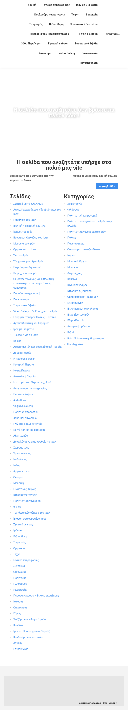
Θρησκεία (19, 548)
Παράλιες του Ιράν (24, 219)
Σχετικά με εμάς (23, 524)
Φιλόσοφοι (73, 209)
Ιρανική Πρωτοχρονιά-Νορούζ (31, 631)
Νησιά (70, 255)
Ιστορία (18, 601)
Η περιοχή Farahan (24, 358)
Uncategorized (75, 344)
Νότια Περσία (21, 370)
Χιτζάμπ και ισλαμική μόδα (29, 619)
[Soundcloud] (52, 694)
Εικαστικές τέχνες (24, 489)
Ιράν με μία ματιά (23, 329)
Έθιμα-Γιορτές (75, 320)
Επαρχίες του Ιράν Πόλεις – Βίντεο (34, 317)
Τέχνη (16, 554)
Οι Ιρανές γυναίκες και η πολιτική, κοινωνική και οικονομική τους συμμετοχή (33, 283)
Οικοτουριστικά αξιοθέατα (83, 249)
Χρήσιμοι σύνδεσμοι (25, 418)
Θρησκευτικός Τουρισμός (82, 296)
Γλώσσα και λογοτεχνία (27, 423)
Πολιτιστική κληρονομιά (82, 215)
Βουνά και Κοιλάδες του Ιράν (30, 237)
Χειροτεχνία (74, 203)
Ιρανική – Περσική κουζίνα (29, 225)
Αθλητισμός (20, 435)
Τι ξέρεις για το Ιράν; (25, 335)
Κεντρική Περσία (23, 364)
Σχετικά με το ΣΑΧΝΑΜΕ (28, 203)
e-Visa (17, 506)
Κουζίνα (18, 625)
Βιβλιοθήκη (20, 536)
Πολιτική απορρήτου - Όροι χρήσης (97, 703)
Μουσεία (72, 267)
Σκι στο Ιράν (20, 255)
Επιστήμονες (75, 302)
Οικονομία (19, 572)
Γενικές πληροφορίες (26, 560)
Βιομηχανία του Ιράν (25, 273)
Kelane (17, 341)
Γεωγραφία (19, 589)
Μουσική (18, 483)
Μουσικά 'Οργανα (77, 261)
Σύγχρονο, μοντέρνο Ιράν (28, 261)
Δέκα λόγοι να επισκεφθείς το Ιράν (34, 441)
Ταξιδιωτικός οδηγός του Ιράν (31, 512)
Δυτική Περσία (22, 352)
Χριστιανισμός (22, 453)
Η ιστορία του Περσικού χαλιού (32, 382)
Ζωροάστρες (21, 447)
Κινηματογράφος (77, 285)
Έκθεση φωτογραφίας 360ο (29, 518)
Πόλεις (71, 237)
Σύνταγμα (19, 566)
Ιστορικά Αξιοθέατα (79, 291)
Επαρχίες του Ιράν (78, 314)
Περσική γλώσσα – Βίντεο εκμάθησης (36, 595)
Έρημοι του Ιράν (22, 231)
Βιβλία (71, 332)
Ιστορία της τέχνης (25, 494)
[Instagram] (41, 700)
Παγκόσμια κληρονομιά (27, 267)
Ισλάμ (16, 465)
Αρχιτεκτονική (22, 471)
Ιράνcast (18, 530)
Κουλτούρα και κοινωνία (27, 637)
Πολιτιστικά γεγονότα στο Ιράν (86, 231)
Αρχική (17, 643)
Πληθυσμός (20, 583)
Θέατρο (17, 477)
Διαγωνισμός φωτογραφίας (30, 388)
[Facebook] (30, 694)
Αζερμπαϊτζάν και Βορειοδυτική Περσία (37, 346)
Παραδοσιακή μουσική (26, 293)
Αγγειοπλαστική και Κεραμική (31, 323)
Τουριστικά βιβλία (24, 305)
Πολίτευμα (19, 578)
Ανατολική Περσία (24, 376)
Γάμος (17, 613)
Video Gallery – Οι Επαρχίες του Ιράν (35, 311)
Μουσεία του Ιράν (24, 243)
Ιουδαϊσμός (20, 459)
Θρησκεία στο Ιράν (24, 249)
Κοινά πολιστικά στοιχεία (29, 429)
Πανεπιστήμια (21, 299)
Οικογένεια (20, 607)
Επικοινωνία (20, 649)
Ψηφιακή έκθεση (23, 406)
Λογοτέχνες (74, 273)
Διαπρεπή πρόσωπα (79, 326)
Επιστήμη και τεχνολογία (82, 308)
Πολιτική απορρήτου (25, 412)
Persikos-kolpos (23, 394)
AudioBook (19, 400)
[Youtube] (41, 694)
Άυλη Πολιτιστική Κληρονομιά (85, 338)
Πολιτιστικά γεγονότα (26, 500)
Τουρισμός (19, 542)
